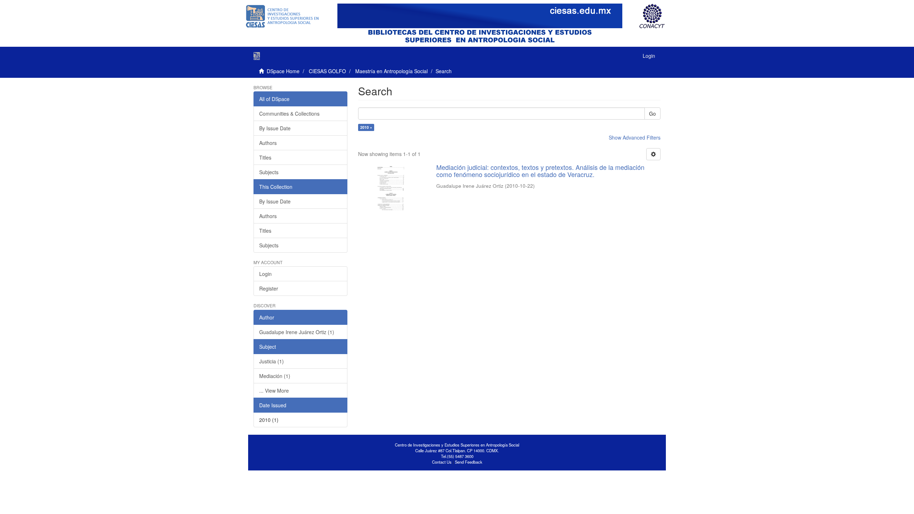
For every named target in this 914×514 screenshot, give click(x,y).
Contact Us (442, 462)
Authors (268, 142)
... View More (274, 390)
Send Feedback (468, 462)
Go (652, 113)
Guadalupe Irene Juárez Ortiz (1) (296, 332)
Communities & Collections (289, 113)
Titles (265, 157)
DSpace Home (283, 71)
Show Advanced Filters (635, 137)
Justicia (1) (271, 361)
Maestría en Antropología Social (391, 71)
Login (265, 273)
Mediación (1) (274, 375)
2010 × (366, 127)
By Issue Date (275, 128)
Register (268, 288)
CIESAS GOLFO (327, 71)
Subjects (268, 172)
